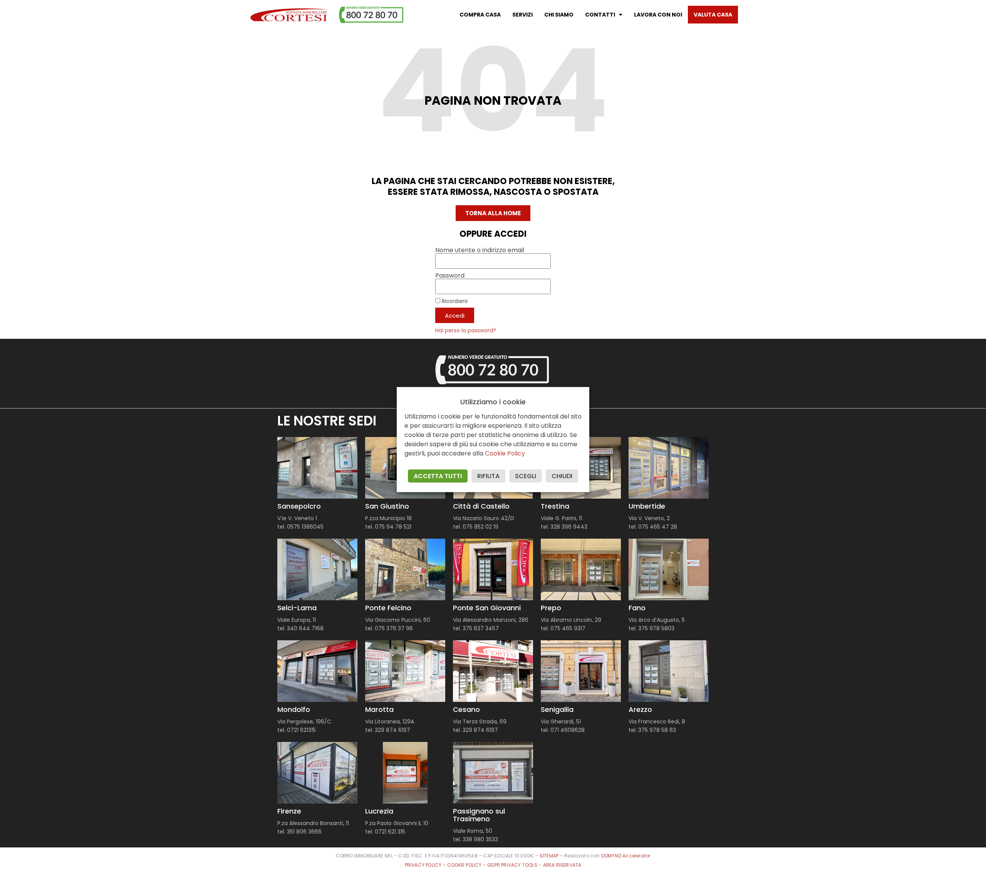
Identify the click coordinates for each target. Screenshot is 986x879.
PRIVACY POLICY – (426, 865)
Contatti (600, 14)
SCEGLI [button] (525, 476)
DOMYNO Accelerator (626, 855)
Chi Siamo (558, 14)
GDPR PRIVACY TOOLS (512, 865)
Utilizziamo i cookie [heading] (493, 402)
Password (449, 276)
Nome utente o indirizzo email (479, 250)
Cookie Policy (505, 453)
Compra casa (480, 14)
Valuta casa (713, 14)
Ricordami (454, 301)
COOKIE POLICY (465, 865)
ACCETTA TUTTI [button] (438, 476)
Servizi (522, 14)
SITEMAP (549, 855)
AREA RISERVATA (562, 865)
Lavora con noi (658, 14)
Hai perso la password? (465, 330)
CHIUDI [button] (562, 476)
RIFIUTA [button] (488, 476)
